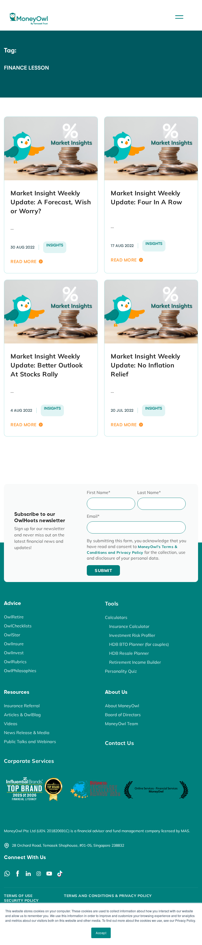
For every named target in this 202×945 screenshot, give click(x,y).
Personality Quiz (121, 671)
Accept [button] (101, 933)
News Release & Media (26, 732)
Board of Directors (123, 714)
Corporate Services (29, 761)
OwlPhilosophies (20, 670)
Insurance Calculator (129, 626)
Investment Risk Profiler (132, 635)
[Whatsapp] (7, 873)
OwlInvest (14, 652)
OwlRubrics (15, 661)
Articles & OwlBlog (22, 714)
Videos (10, 723)
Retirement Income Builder (135, 662)
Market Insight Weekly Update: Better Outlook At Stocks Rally (47, 365)
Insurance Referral (22, 705)
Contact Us (119, 743)
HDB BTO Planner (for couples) (139, 644)
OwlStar (12, 634)
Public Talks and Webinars (30, 741)
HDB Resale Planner (129, 653)
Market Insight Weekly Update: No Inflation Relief (145, 365)
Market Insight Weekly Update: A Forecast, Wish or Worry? (51, 202)
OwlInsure (14, 643)
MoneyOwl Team (121, 723)
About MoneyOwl (122, 705)
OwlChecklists (18, 625)
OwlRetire (14, 616)
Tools (112, 603)
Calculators (116, 617)
